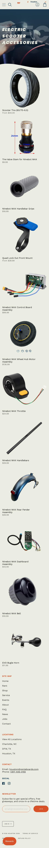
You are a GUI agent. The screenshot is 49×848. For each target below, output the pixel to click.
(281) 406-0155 (18, 772)
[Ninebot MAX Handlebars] (24, 438)
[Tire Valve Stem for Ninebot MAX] (24, 137)
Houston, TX (8, 753)
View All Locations (12, 739)
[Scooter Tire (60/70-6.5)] (24, 88)
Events (5, 700)
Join (41, 809)
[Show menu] (4, 5)
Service (6, 695)
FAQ (4, 709)
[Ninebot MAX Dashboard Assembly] (24, 539)
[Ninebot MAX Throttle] (24, 389)
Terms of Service (30, 833)
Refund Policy (24, 838)
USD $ (6, 824)
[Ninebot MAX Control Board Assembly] (24, 285)
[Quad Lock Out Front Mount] (24, 236)
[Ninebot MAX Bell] (24, 591)
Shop (5, 690)
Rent (4, 685)
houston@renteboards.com (24, 769)
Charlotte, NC (9, 744)
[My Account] (37, 4)
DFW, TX (6, 748)
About (5, 704)
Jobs (4, 719)
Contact (6, 723)
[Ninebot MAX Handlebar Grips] (24, 186)
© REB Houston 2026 (11, 833)
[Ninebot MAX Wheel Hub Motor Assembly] (24, 337)
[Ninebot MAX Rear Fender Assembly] (24, 487)
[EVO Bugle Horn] (24, 640)
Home (5, 681)
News (5, 714)
